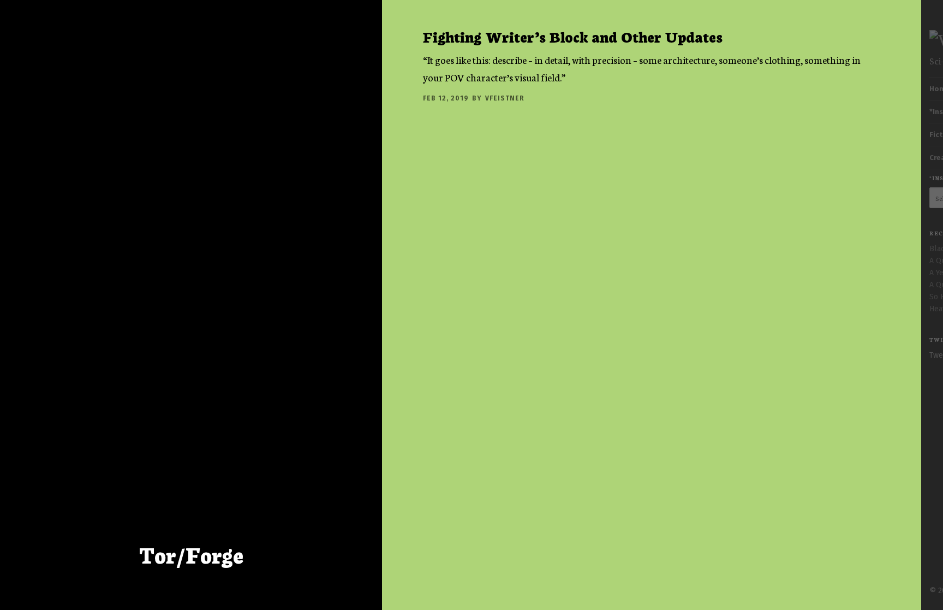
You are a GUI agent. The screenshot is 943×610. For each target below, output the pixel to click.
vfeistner (504, 98)
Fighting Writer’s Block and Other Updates (573, 36)
